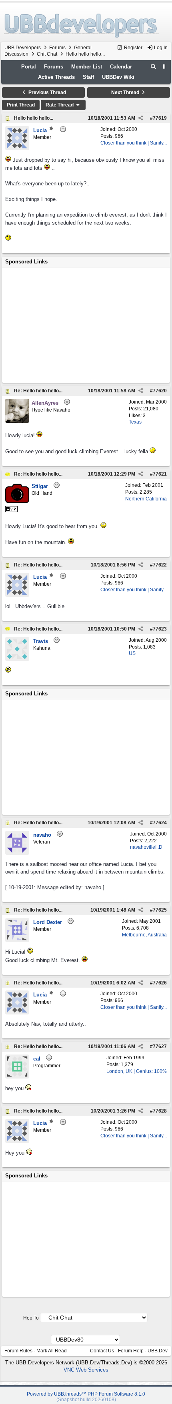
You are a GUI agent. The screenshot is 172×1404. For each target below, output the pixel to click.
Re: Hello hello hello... (38, 391)
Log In (160, 47)
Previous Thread (46, 92)
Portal (28, 67)
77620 (160, 391)
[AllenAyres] (17, 421)
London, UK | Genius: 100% (136, 1071)
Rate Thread (60, 105)
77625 (160, 910)
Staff (88, 77)
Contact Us (102, 1351)
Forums (57, 47)
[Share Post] (140, 118)
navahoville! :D (146, 847)
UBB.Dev (158, 1351)
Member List (86, 67)
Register (132, 47)
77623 (160, 629)
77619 (160, 118)
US (132, 653)
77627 (160, 1046)
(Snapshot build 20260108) (86, 1399)
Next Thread (125, 92)
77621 (160, 474)
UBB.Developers (22, 47)
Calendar (121, 67)
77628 (160, 1111)
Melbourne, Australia (144, 935)
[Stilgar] (17, 504)
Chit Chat (47, 54)
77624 (160, 823)
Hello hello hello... (33, 118)
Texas (135, 422)
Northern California (146, 499)
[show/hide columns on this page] (164, 66)
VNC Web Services (86, 1370)
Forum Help (131, 1351)
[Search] (153, 67)
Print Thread (21, 105)
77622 (160, 565)
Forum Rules (18, 1351)
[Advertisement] (86, 325)
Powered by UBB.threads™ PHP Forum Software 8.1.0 (86, 1394)
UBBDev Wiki (118, 77)
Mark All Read (51, 1351)
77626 (160, 983)
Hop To (31, 1318)
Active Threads (56, 77)
